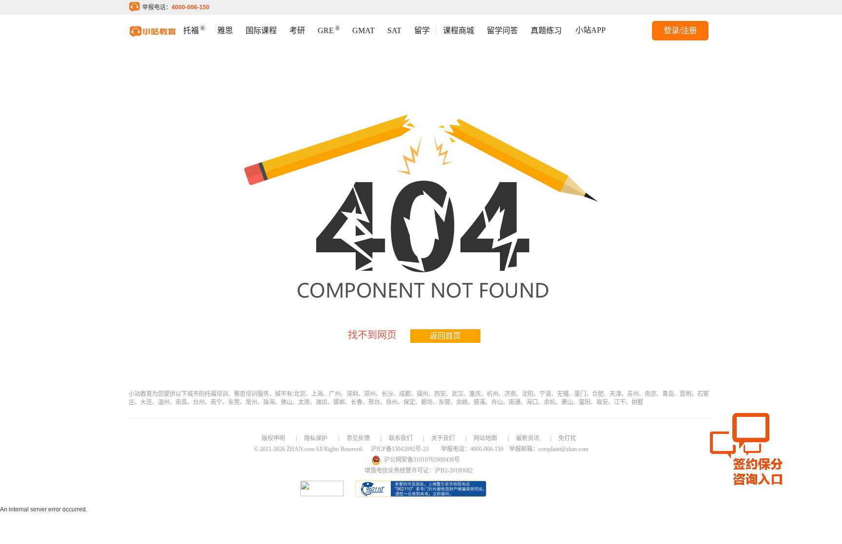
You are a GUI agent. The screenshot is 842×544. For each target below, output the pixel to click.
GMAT (363, 30)
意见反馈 (358, 438)
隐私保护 (315, 438)
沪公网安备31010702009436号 (422, 459)
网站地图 (485, 438)
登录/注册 (680, 30)
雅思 (225, 30)
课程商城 (458, 30)
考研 (297, 30)
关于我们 (443, 438)
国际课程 (261, 30)
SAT (394, 30)
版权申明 (273, 438)
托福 (194, 30)
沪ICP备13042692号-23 (400, 449)
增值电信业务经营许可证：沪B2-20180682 (418, 470)
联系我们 (400, 438)
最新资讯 (527, 438)
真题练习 (546, 30)
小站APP (590, 30)
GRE (329, 30)
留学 (422, 30)
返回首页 (445, 336)
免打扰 (567, 438)
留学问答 (502, 30)
